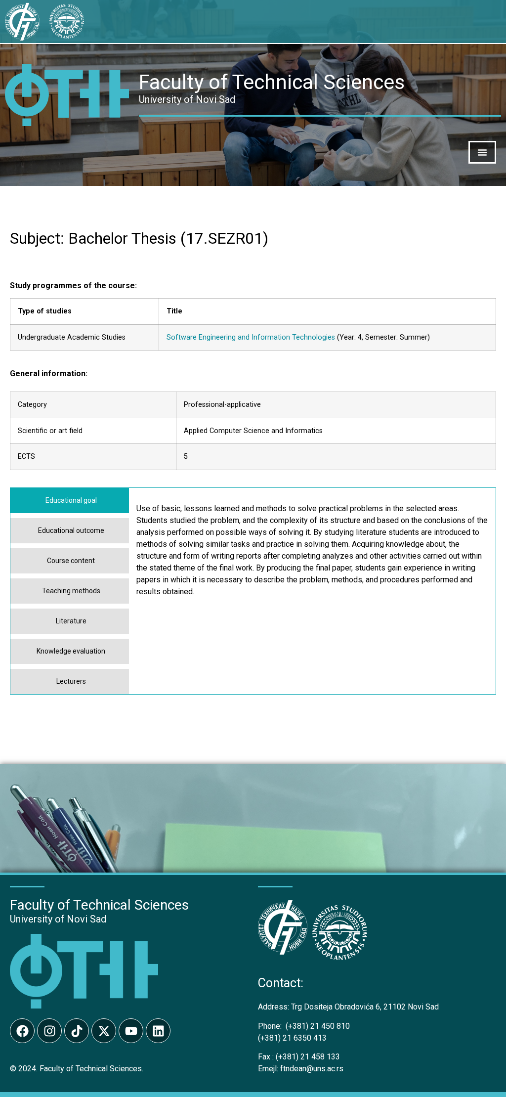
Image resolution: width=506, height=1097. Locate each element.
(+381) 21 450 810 (304, 1026)
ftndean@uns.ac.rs (311, 1068)
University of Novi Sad (58, 919)
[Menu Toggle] (482, 152)
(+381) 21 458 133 (299, 1056)
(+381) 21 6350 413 (292, 1038)
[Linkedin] (158, 1030)
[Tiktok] (76, 1030)
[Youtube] (131, 1030)
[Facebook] (22, 1030)
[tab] (69, 500)
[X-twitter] (103, 1030)
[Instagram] (49, 1030)
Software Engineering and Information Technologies (251, 337)
